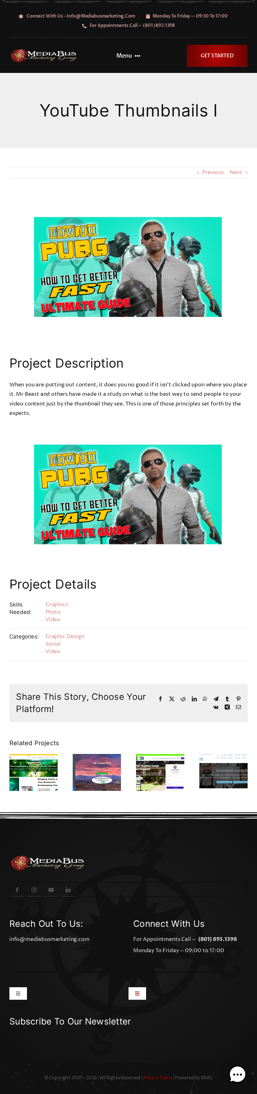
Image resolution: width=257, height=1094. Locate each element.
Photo (53, 612)
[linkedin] (68, 889)
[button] (238, 1075)
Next (236, 172)
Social (53, 644)
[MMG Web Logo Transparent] (45, 51)
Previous (213, 172)
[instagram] (34, 889)
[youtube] (51, 889)
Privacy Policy (157, 1078)
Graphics (56, 604)
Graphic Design (64, 636)
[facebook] (17, 889)
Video (52, 619)
